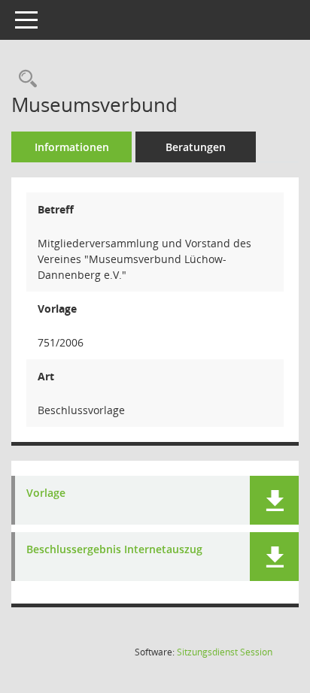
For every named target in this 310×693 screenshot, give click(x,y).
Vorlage (45, 493)
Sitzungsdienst (224, 652)
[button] (274, 500)
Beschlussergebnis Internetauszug (114, 549)
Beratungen (196, 147)
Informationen (72, 147)
